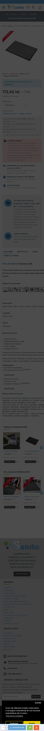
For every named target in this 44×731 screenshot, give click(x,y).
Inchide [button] (38, 703)
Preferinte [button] (14, 723)
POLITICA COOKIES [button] (14, 716)
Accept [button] (32, 723)
